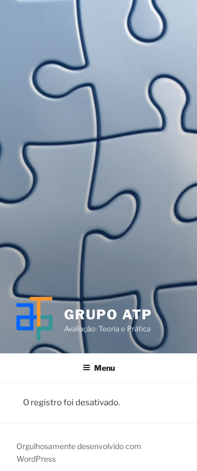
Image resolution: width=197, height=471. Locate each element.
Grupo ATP (108, 315)
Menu (104, 367)
